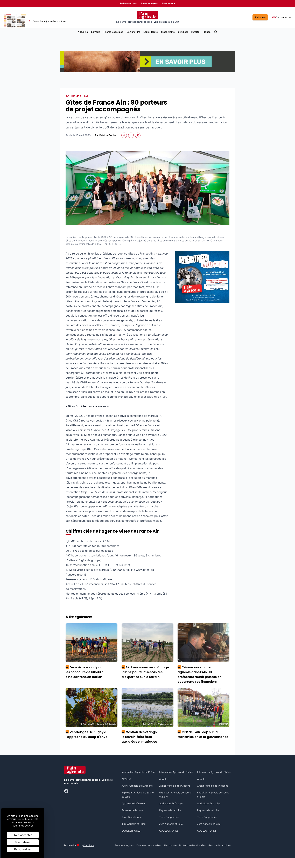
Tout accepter (23, 835)
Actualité (83, 31)
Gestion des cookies (219, 845)
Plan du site (170, 845)
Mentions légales (124, 845)
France (206, 31)
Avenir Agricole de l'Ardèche (137, 785)
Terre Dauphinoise (132, 817)
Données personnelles (148, 845)
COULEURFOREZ (131, 830)
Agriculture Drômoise (133, 803)
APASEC (126, 778)
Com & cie (88, 845)
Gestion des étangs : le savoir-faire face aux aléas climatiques (140, 737)
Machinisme (168, 31)
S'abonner (260, 17)
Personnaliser (22, 849)
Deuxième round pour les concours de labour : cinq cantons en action (85, 672)
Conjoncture (133, 31)
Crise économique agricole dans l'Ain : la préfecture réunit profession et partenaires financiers (200, 674)
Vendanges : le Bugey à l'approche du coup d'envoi (87, 734)
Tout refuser (23, 842)
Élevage (95, 31)
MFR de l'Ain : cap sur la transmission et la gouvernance (203, 734)
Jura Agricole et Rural (133, 823)
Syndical (183, 31)
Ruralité (195, 31)
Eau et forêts (150, 31)
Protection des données (192, 845)
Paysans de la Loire (132, 810)
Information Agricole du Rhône (138, 772)
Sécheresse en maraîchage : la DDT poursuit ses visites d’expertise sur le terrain (146, 672)
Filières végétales (113, 31)
